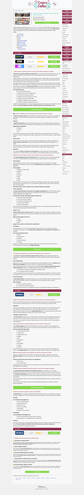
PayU (63, 119)
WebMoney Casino (65, 125)
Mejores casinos (67, 72)
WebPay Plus (64, 117)
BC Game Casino (65, 78)
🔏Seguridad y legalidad (22, 40)
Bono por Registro (65, 107)
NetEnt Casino (64, 40)
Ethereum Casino (65, 123)
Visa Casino (64, 148)
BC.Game (24, 478)
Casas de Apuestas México (67, 53)
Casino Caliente (65, 96)
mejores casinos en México (36, 27)
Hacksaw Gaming (65, 26)
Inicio (67, 11)
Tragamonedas (65, 162)
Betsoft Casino (65, 36)
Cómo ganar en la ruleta (66, 70)
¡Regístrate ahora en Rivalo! (37, 109)
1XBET (20, 478)
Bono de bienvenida (65, 113)
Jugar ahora (47, 22)
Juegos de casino (67, 154)
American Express (65, 121)
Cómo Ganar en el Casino (67, 59)
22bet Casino (33, 478)
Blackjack (64, 164)
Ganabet (28, 478)
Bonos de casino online (67, 101)
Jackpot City (64, 90)
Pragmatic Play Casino (66, 42)
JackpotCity (48, 478)
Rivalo (31, 294)
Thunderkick (64, 28)
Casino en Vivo (67, 50)
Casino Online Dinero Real (67, 19)
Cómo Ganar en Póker (66, 68)
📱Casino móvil (20, 35)
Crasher (17, 478)
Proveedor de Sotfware (67, 22)
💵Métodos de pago (21, 42)
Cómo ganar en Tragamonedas (65, 66)
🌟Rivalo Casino (20, 34)
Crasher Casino (65, 74)
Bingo (63, 160)
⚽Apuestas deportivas (22, 45)
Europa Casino (18, 479)
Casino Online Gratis (67, 16)
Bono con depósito (65, 109)
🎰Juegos (19, 37)
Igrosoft (63, 32)
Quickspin (64, 38)
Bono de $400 (64, 105)
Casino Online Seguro (67, 47)
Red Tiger (64, 30)
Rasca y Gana (64, 173)
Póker (63, 158)
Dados (63, 156)
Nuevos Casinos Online (67, 56)
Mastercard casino (65, 150)
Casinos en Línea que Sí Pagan (67, 14)
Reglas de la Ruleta (66, 171)
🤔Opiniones (19, 47)
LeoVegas (43, 478)
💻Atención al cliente (21, 44)
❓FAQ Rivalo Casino (21, 49)
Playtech (63, 44)
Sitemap (46, 488)
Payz (63, 146)
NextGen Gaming (65, 34)
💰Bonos (18, 39)
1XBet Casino (64, 76)
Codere (63, 98)
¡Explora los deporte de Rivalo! (37, 387)
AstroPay (64, 152)
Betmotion (38, 478)
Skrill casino (64, 142)
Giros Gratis (64, 103)
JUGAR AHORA (54, 57)
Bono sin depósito (65, 111)
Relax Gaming (64, 24)
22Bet (63, 82)
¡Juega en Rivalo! (37, 249)
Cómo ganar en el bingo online (66, 62)
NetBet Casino (53, 478)
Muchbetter (64, 144)
